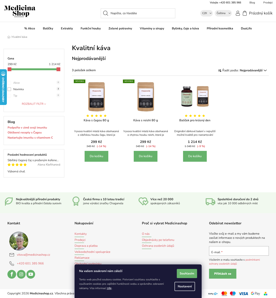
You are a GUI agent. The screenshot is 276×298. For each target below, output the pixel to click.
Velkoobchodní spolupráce (92, 252)
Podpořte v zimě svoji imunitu (27, 127)
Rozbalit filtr (32, 104)
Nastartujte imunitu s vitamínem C (30, 137)
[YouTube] (30, 274)
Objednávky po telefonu (158, 240)
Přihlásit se (222, 274)
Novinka (36, 89)
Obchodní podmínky (88, 264)
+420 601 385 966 (30, 263)
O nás (146, 234)
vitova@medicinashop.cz (33, 255)
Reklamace (82, 258)
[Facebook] (11, 274)
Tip (36, 96)
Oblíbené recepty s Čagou (25, 132)
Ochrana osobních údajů (158, 246)
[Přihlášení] (238, 13)
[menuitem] (29, 28)
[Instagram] (21, 274)
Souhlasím (187, 273)
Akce (36, 83)
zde (109, 288)
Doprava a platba (86, 246)
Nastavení (185, 286)
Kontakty (81, 234)
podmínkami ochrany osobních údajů (234, 261)
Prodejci (80, 240)
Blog (252, 2)
